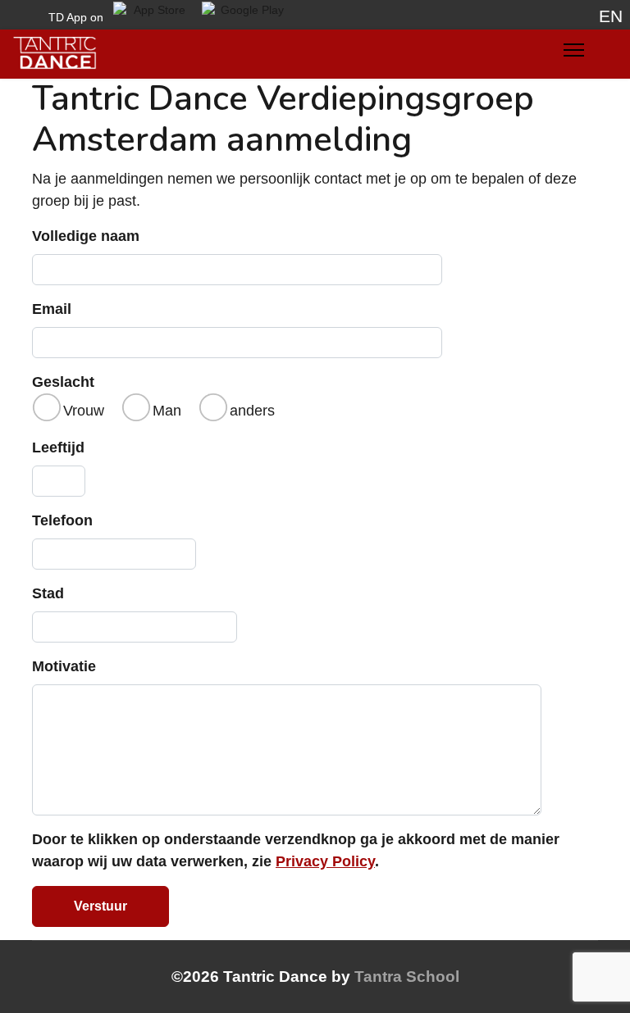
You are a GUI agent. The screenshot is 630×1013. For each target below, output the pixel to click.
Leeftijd (58, 447)
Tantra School (406, 976)
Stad (48, 593)
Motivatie (64, 666)
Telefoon (62, 520)
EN (611, 16)
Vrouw (83, 410)
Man (167, 410)
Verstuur (100, 906)
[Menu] (574, 54)
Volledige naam (85, 236)
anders (252, 410)
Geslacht (63, 382)
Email (51, 309)
